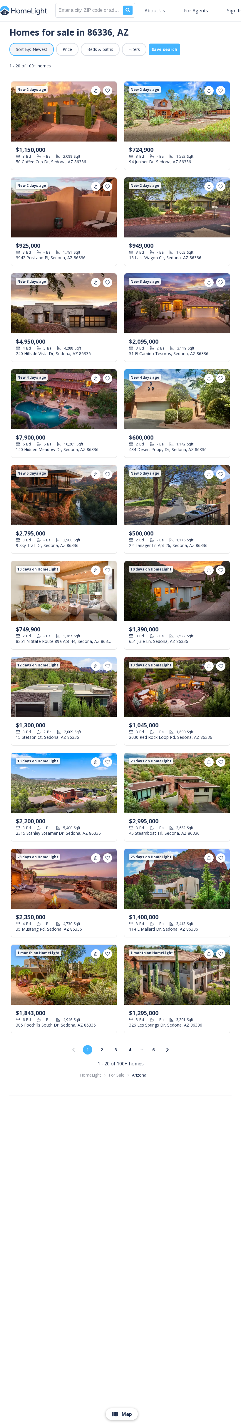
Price (67, 49)
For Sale (116, 1075)
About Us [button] (155, 10)
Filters (134, 49)
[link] (167, 1050)
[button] (31, 49)
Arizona (139, 1075)
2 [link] (102, 1049)
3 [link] (116, 1049)
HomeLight (90, 1075)
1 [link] (87, 1049)
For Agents (196, 10)
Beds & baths (100, 49)
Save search (164, 49)
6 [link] (153, 1049)
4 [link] (130, 1049)
